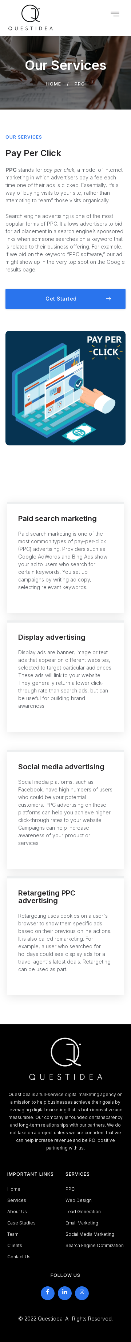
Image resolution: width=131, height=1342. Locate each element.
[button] (65, 299)
